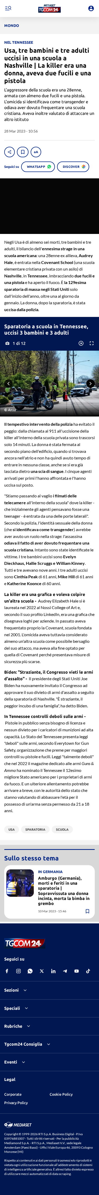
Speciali (12, 1008)
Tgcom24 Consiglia (23, 1044)
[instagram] (18, 971)
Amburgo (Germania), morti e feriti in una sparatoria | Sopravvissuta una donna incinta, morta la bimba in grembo (63, 891)
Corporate (13, 1094)
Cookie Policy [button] (61, 1094)
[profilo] (91, 8)
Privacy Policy (16, 1103)
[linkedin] (53, 971)
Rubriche (13, 1026)
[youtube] (76, 971)
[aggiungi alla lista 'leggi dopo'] (23, 152)
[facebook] (7, 971)
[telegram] (65, 971)
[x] (41, 971)
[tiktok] (88, 971)
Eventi (10, 1062)
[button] (49, 8)
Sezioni (11, 990)
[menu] (8, 8)
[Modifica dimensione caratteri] (36, 152)
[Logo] (49, 8)
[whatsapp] (30, 971)
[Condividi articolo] (9, 152)
